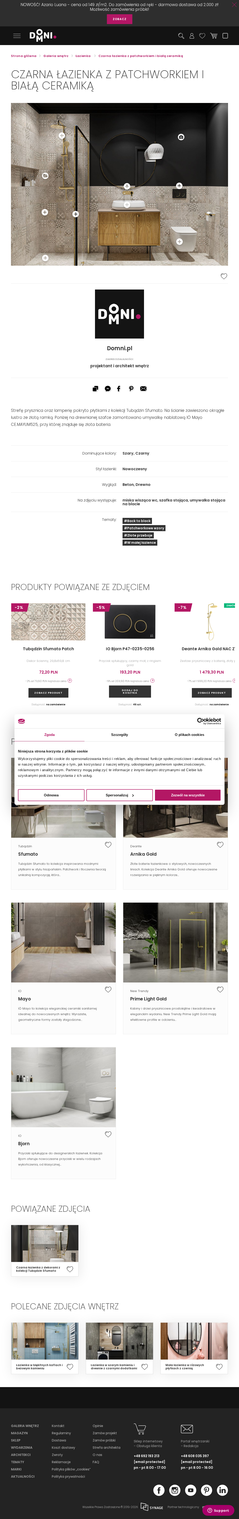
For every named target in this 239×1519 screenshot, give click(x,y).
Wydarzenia (21, 1447)
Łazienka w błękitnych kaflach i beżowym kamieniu (39, 1367)
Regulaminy (61, 1433)
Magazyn (19, 1433)
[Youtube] (190, 1494)
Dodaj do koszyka (130, 691)
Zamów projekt (105, 1433)
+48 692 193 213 (146, 1456)
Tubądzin (25, 846)
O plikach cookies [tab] (189, 735)
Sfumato (28, 854)
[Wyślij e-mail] (144, 389)
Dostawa (59, 1440)
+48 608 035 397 (195, 1456)
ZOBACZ (120, 19)
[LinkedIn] (222, 1494)
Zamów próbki (104, 1440)
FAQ (96, 1462)
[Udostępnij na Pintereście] (131, 389)
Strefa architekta (106, 1447)
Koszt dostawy (63, 1447)
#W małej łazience (140, 542)
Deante (136, 846)
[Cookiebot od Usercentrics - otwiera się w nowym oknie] (200, 721)
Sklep (16, 1440)
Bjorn (24, 1144)
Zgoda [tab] (49, 735)
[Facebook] (159, 1494)
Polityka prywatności (68, 1476)
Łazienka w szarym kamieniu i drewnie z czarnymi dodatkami (114, 1367)
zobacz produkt (48, 693)
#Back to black (137, 521)
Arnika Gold (143, 854)
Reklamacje (61, 1462)
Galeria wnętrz (25, 1426)
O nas (97, 1454)
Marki (16, 1469)
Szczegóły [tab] (119, 735)
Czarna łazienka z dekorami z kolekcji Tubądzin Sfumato (38, 1269)
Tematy (17, 1462)
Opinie (98, 1426)
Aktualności (23, 1476)
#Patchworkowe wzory (144, 528)
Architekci (21, 1454)
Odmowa (51, 795)
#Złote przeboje (138, 535)
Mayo (24, 999)
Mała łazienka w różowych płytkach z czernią (184, 1367)
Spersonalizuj (117, 795)
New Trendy (139, 991)
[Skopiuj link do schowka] (95, 389)
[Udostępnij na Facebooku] (119, 389)
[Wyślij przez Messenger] (107, 389)
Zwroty (57, 1454)
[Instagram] (174, 1494)
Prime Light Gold (148, 999)
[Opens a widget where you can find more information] (218, 1511)
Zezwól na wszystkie (188, 795)
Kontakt (58, 1426)
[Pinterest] (206, 1494)
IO (19, 991)
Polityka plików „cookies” (71, 1469)
